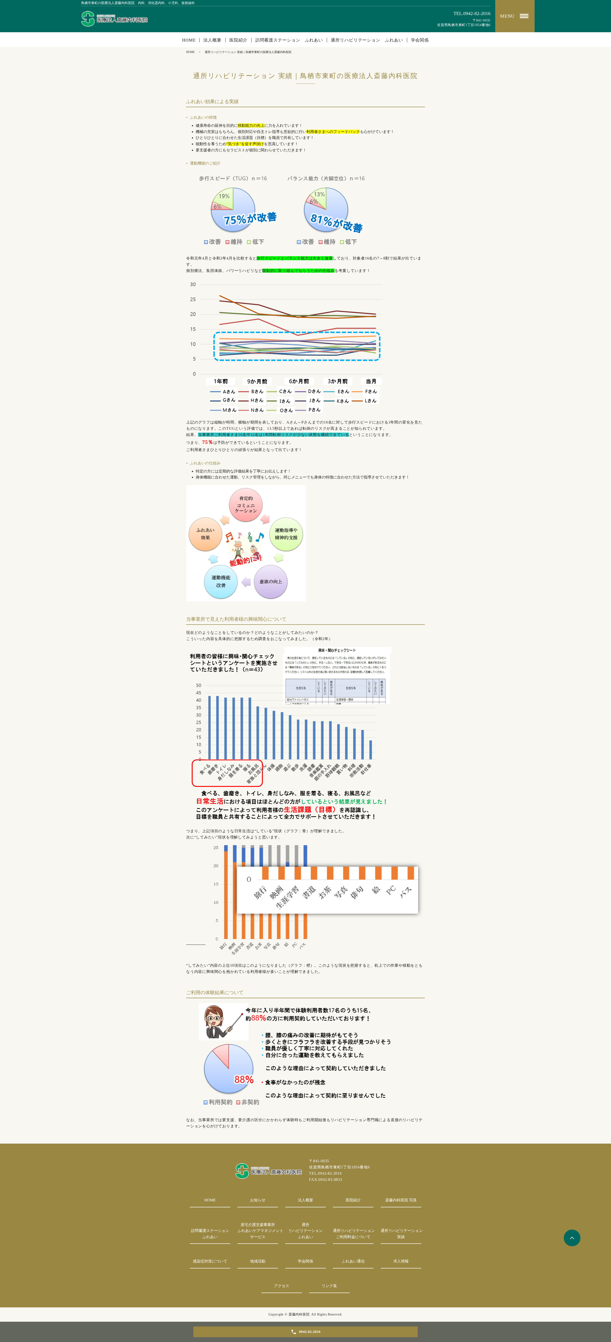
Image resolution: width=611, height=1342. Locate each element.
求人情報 (401, 1261)
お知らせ (257, 1200)
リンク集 (329, 1286)
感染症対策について (210, 1261)
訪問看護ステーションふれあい (210, 1234)
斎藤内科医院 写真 (401, 1200)
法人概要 (212, 40)
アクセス (281, 1286)
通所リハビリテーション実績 (401, 1234)
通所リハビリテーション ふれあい (367, 40)
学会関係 (420, 40)
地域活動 (257, 1261)
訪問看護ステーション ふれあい (289, 40)
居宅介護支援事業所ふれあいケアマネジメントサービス (257, 1231)
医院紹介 (238, 40)
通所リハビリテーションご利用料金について (353, 1234)
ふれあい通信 (353, 1261)
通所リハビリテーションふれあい (305, 1231)
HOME (189, 40)
